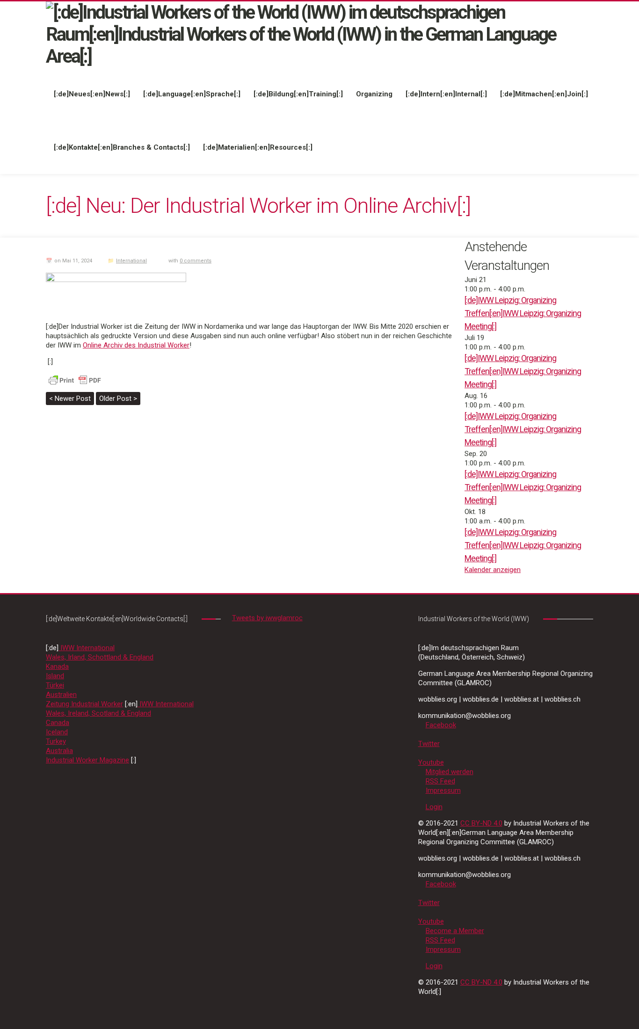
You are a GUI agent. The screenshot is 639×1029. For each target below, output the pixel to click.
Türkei (55, 685)
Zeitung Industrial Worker (84, 704)
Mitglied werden (449, 772)
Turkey (56, 741)
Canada (57, 722)
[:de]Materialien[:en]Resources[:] (257, 147)
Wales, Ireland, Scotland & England (98, 713)
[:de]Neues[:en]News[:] (92, 94)
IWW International (86, 648)
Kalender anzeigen (493, 569)
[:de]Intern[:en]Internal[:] (446, 94)
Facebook (441, 725)
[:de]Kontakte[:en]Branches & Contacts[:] (122, 147)
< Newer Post (70, 398)
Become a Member (455, 931)
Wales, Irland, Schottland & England (99, 657)
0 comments (195, 261)
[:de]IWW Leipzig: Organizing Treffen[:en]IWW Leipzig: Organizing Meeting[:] (523, 313)
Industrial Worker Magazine (87, 760)
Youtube (431, 762)
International (131, 261)
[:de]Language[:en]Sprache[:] (191, 94)
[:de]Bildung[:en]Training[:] (298, 94)
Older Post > (118, 398)
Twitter (429, 743)
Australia (59, 750)
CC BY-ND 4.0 (481, 823)
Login (434, 807)
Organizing (374, 94)
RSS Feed (440, 781)
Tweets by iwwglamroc (267, 618)
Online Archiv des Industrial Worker (136, 345)
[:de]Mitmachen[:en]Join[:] (544, 94)
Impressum (443, 790)
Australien (61, 694)
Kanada (57, 666)
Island (55, 676)
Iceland (57, 732)
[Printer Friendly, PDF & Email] (75, 380)
